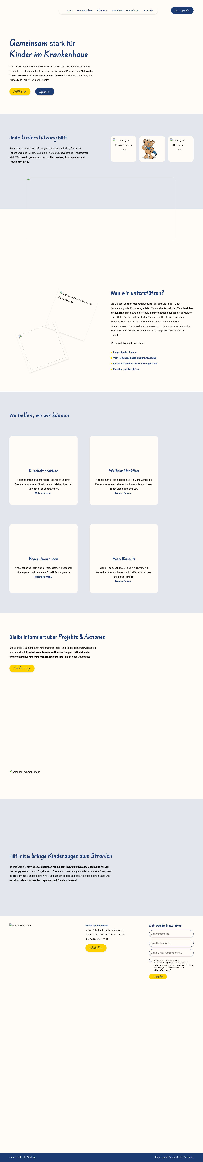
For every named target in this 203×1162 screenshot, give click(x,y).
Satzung (188, 1157)
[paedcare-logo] (27, 10)
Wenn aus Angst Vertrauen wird (34, 735)
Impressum (161, 1157)
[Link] (43, 464)
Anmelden (158, 977)
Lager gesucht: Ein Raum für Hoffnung (148, 735)
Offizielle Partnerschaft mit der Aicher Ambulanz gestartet (91, 735)
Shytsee (31, 1157)
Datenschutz (175, 1157)
